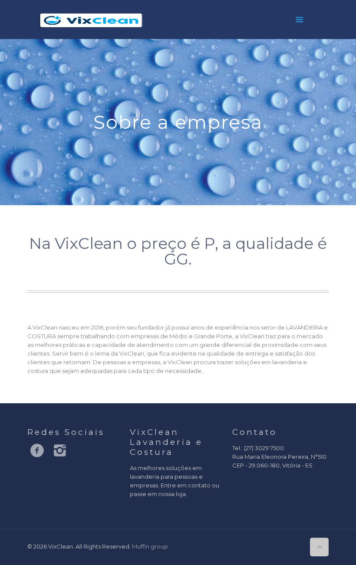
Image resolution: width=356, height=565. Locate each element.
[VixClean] (91, 19)
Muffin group (150, 546)
